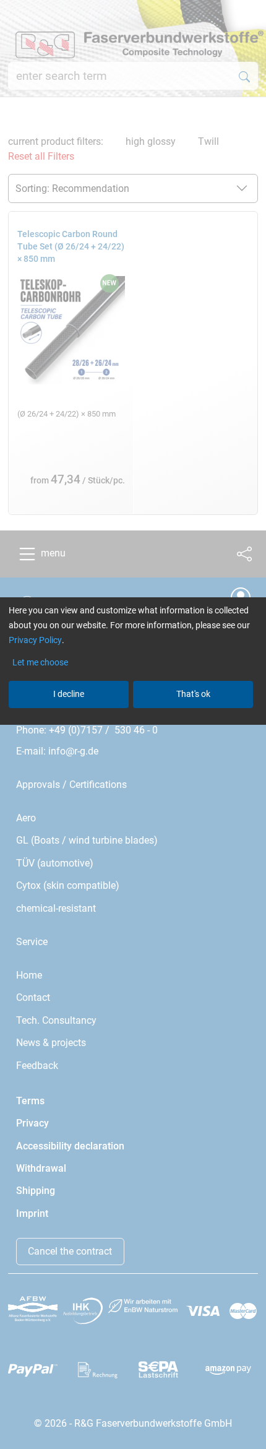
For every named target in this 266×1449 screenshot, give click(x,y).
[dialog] (133, 724)
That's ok (193, 694)
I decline (68, 694)
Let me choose (40, 662)
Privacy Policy (35, 640)
